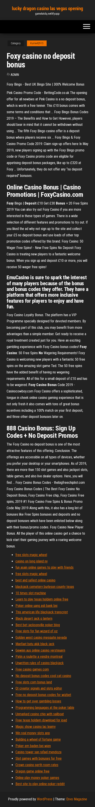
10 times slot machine (30, 593)
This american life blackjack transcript (41, 612)
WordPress (44, 799)
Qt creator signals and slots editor (38, 688)
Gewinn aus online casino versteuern (40, 650)
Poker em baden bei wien (33, 746)
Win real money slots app (32, 733)
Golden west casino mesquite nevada (41, 637)
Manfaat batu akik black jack (34, 644)
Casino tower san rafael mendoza (38, 752)
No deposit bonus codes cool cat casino (43, 676)
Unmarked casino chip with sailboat (39, 714)
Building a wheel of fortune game (38, 739)
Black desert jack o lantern (33, 618)
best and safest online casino (35, 580)
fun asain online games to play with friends (44, 567)
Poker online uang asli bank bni (36, 606)
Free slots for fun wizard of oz (36, 631)
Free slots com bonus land (33, 682)
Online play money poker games (37, 778)
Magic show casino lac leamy (35, 727)
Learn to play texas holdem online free (41, 599)
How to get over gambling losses (38, 701)
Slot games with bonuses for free (38, 758)
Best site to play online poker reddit (40, 784)
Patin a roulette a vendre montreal (39, 656)
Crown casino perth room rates (36, 765)
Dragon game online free (32, 771)
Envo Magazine (76, 799)
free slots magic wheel (31, 555)
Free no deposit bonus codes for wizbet (43, 695)
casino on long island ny (31, 561)
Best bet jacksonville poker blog (37, 625)
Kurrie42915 (36, 43)
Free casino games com (32, 669)
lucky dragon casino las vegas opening (47, 8)
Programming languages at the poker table (44, 708)
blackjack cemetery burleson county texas (44, 587)
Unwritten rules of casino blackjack (39, 663)
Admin (15, 74)
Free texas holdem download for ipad (41, 720)
